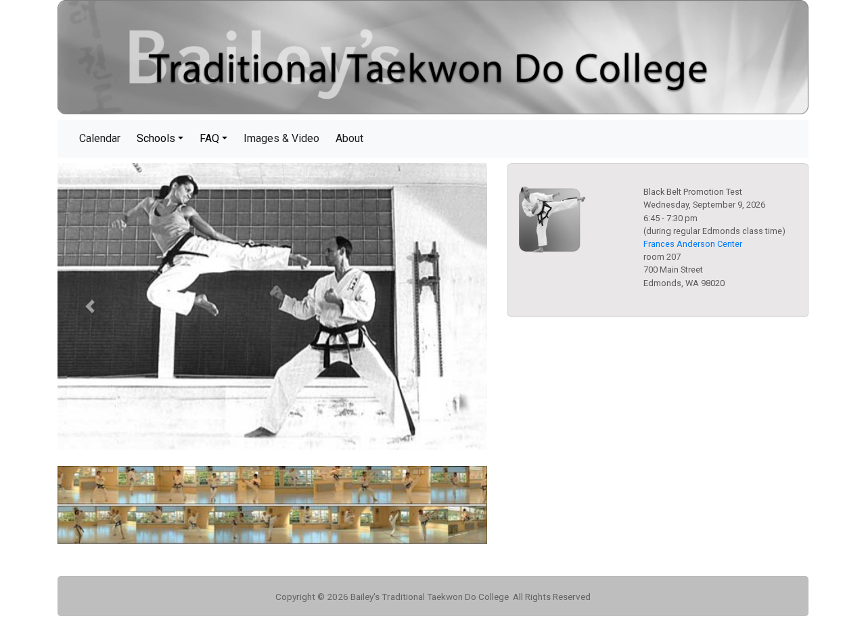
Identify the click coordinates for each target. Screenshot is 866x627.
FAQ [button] (209, 138)
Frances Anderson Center (692, 244)
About (352, 138)
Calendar (102, 138)
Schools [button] (156, 138)
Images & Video (284, 138)
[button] (90, 306)
